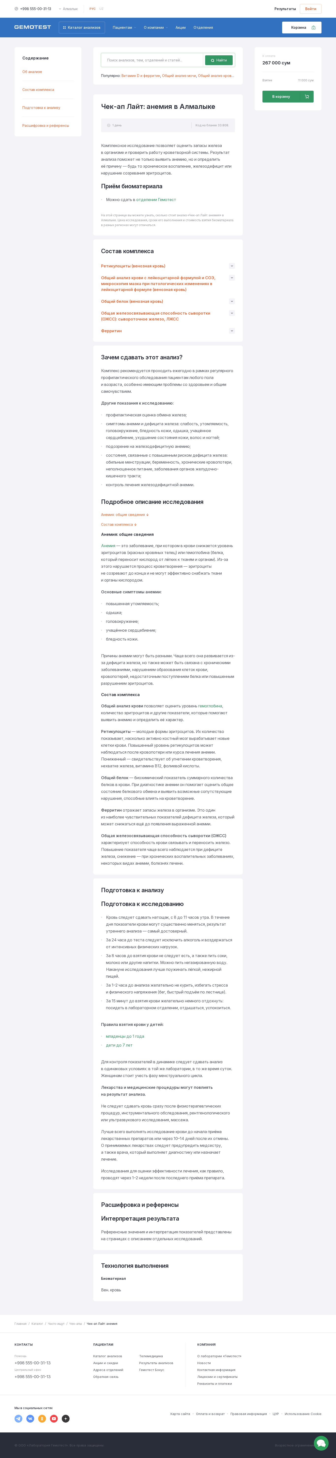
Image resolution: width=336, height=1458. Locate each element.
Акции (181, 27)
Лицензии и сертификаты (217, 1377)
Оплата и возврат (210, 1414)
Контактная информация (216, 1370)
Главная (21, 1324)
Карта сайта (180, 1414)
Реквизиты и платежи (214, 1383)
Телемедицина (151, 1356)
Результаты (285, 9)
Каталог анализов (107, 1356)
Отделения (203, 27)
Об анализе (32, 72)
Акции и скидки (105, 1363)
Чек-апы (75, 1324)
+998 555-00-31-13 (35, 9)
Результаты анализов (156, 1363)
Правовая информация (248, 1414)
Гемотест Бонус (151, 1370)
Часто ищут (56, 1324)
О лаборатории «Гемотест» (219, 1356)
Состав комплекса (38, 89)
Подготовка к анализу (41, 107)
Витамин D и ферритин (141, 75)
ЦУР (276, 1414)
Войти (310, 9)
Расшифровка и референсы (45, 125)
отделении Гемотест (156, 199)
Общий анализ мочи (179, 75)
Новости (204, 1363)
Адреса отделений (108, 1370)
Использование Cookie (303, 1414)
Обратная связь (106, 1377)
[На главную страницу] (33, 27)
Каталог (37, 1324)
